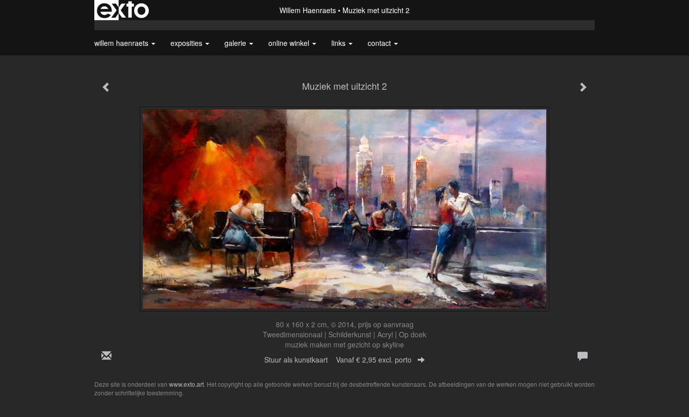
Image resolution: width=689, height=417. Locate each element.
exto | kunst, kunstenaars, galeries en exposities (122, 10)
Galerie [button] (236, 43)
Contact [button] (380, 43)
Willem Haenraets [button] (122, 43)
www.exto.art (186, 384)
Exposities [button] (187, 43)
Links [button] (339, 43)
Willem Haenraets (307, 10)
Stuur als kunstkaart (338, 359)
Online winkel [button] (289, 43)
